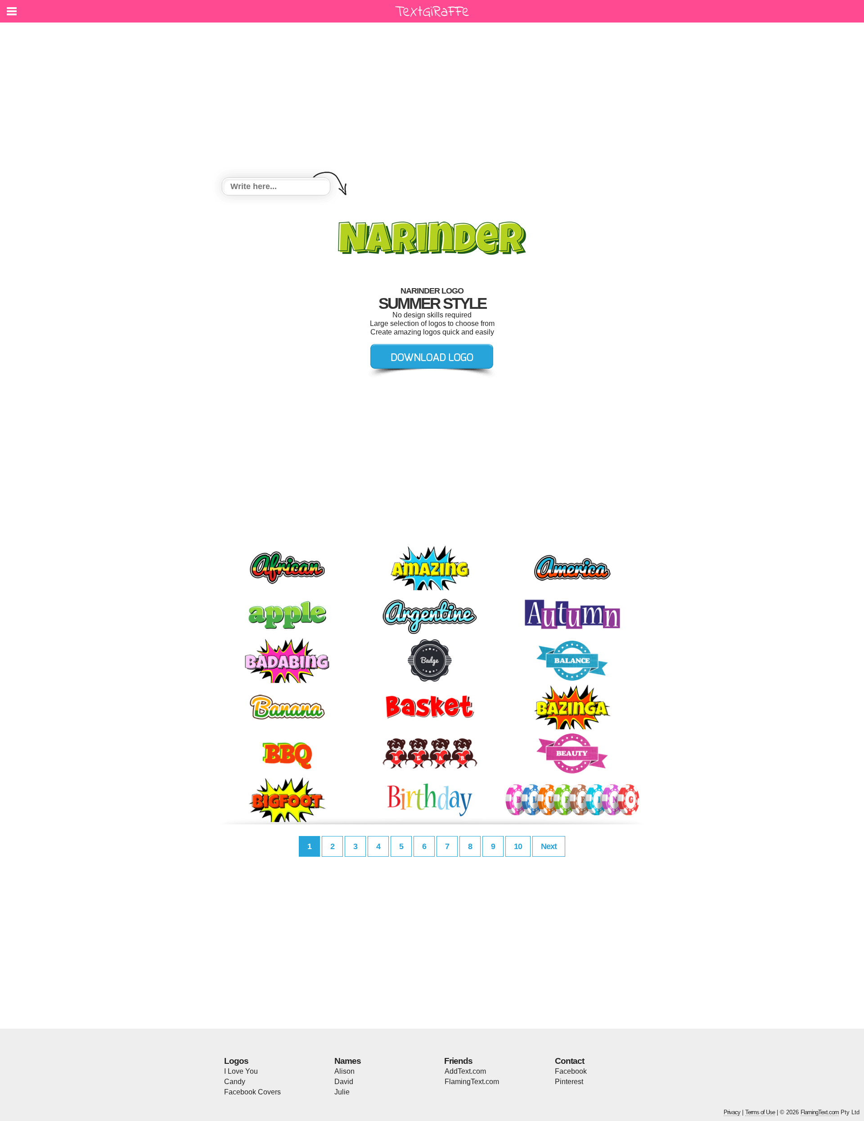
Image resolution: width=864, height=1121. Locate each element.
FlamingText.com (472, 1081)
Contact (569, 1061)
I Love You (241, 1071)
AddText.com (465, 1071)
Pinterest (569, 1081)
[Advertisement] (432, 101)
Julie (342, 1092)
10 (518, 846)
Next (549, 846)
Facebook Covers (252, 1092)
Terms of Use (760, 1112)
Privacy (732, 1112)
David (343, 1081)
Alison (344, 1071)
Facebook (571, 1071)
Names (347, 1061)
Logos (236, 1061)
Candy (234, 1081)
